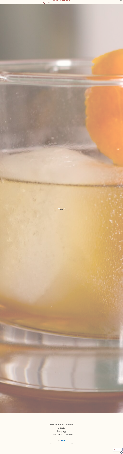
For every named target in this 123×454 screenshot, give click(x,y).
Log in (120, 0)
